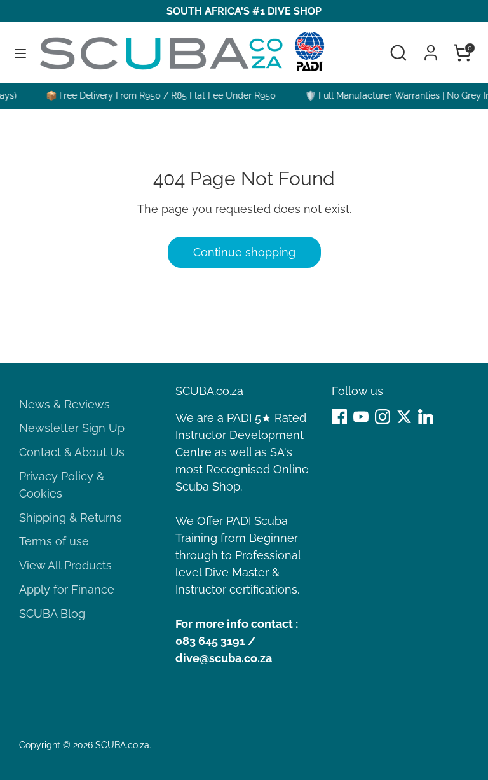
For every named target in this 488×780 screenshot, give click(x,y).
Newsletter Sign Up (72, 428)
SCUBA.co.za (122, 745)
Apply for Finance (66, 589)
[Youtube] (361, 416)
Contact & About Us (72, 452)
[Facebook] (339, 416)
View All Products (65, 565)
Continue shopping (244, 252)
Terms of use (54, 541)
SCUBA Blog (52, 613)
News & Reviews (64, 404)
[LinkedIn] (425, 416)
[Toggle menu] (20, 52)
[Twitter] (404, 416)
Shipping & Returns (70, 517)
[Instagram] (382, 416)
